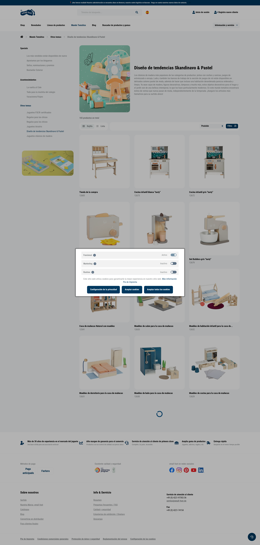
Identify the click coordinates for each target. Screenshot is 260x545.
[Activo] (174, 255)
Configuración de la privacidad (103, 289)
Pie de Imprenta (130, 282)
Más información (169, 279)
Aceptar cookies (132, 289)
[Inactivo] (174, 263)
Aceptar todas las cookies (158, 289)
